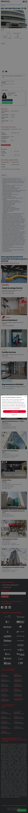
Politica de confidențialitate (14, 408)
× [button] (25, 396)
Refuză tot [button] (14, 414)
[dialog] (14, 406)
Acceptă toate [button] (14, 411)
